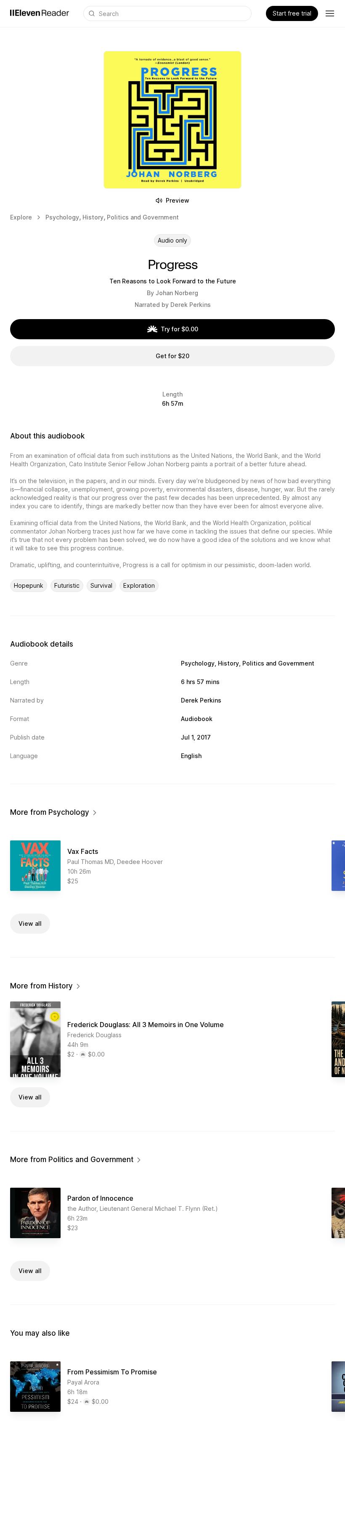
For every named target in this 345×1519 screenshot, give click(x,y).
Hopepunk (28, 585)
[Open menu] (329, 13)
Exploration (139, 585)
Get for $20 (172, 355)
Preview (177, 200)
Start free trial (292, 13)
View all (30, 923)
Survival (101, 585)
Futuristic (67, 585)
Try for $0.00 (179, 329)
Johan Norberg (177, 292)
